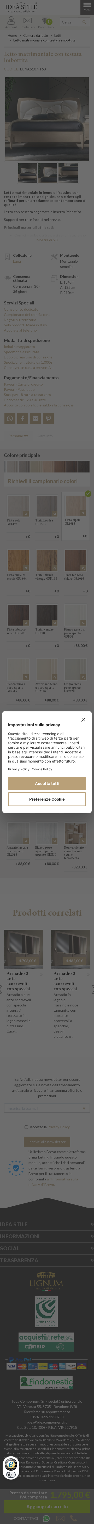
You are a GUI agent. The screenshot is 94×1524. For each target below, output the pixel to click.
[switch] (11, 1475)
